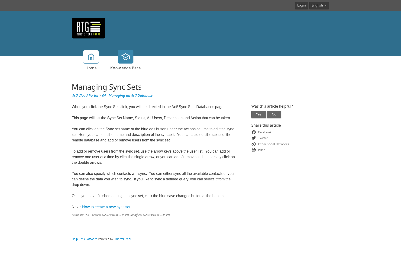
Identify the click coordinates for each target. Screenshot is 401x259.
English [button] (317, 5)
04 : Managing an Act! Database (127, 95)
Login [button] (301, 5)
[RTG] (88, 27)
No (274, 114)
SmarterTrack (122, 239)
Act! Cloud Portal (85, 95)
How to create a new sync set (106, 207)
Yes (258, 114)
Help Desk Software (84, 239)
